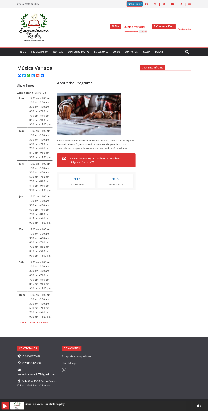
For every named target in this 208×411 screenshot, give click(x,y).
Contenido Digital (78, 51)
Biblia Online (134, 4)
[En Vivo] (5, 405)
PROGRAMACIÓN (39, 51)
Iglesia (146, 51)
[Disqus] (165, 117)
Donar (159, 51)
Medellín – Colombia (39, 385)
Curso (116, 51)
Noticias (58, 51)
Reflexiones (101, 51)
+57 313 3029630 (31, 363)
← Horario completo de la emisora (32, 322)
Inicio (23, 51)
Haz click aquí (69, 363)
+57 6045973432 (31, 356)
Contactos (131, 51)
